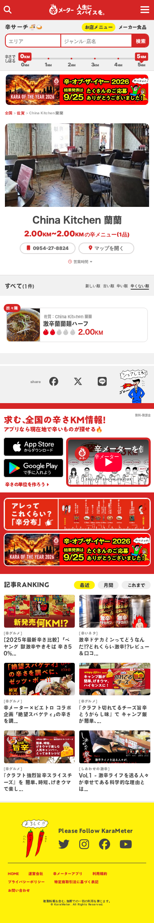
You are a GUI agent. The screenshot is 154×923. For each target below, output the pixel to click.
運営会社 (35, 873)
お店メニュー (99, 27)
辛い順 (122, 285)
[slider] (25, 58)
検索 (141, 41)
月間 (108, 585)
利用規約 (99, 873)
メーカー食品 (132, 27)
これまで (136, 585)
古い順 (108, 285)
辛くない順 (140, 285)
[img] (7, 10)
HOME (13, 873)
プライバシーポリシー (26, 882)
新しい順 (92, 285)
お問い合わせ (19, 890)
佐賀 (21, 113)
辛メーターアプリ (68, 873)
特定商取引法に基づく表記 (76, 882)
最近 (85, 585)
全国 (9, 113)
